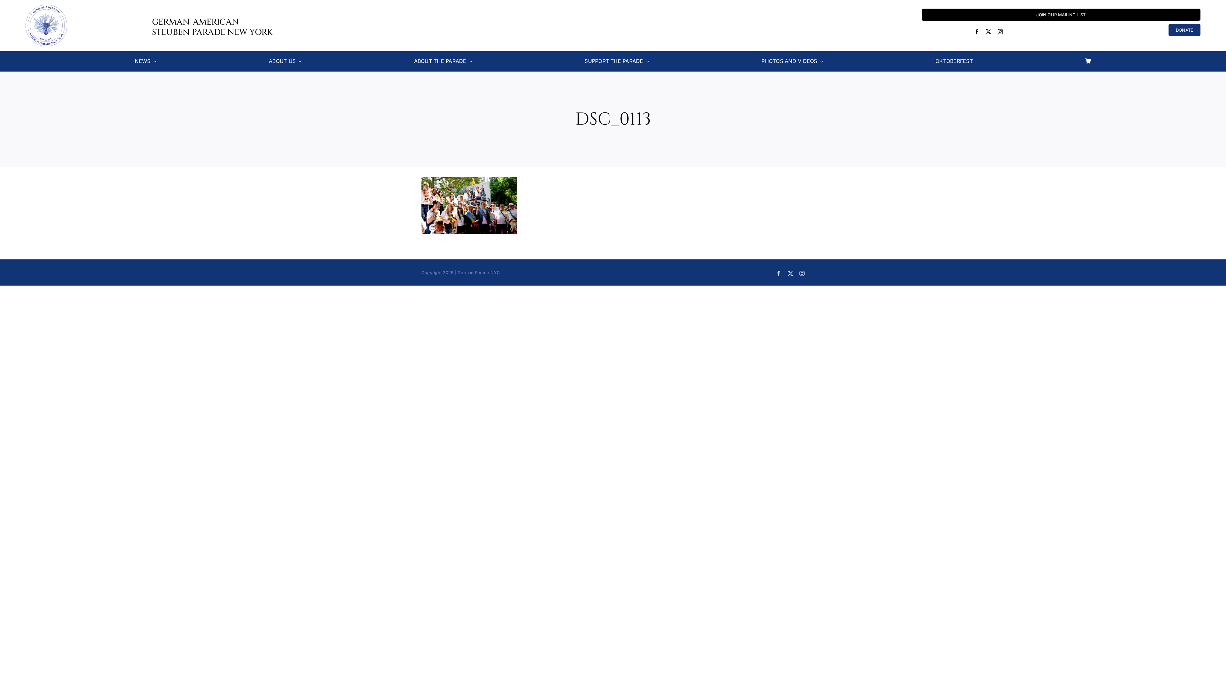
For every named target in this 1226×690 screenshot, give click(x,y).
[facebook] (977, 31)
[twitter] (988, 31)
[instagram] (1000, 31)
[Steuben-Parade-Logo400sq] (46, 7)
